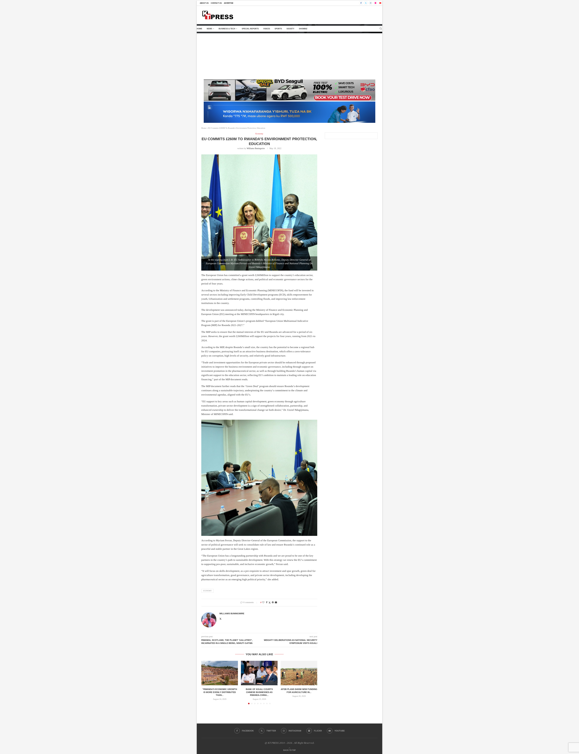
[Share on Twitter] (270, 602)
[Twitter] (366, 3)
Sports (278, 29)
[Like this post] (263, 602)
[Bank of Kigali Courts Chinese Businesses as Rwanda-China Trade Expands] (259, 673)
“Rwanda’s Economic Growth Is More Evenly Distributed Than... (219, 692)
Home (199, 29)
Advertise (228, 3)
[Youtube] (380, 3)
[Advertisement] (289, 56)
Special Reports (250, 29)
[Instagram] (371, 3)
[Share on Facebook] (266, 602)
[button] (205, 682)
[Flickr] (375, 3)
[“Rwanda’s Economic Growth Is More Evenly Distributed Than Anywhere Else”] (219, 673)
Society (290, 29)
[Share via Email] (276, 602)
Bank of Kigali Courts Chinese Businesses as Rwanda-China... (259, 692)
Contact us (216, 3)
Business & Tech (227, 29)
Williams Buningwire (256, 148)
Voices (266, 29)
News (209, 29)
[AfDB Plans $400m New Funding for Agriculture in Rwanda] (299, 673)
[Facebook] (361, 3)
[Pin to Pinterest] (273, 602)
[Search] (380, 28)
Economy (207, 591)
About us (204, 3)
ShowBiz (303, 29)
